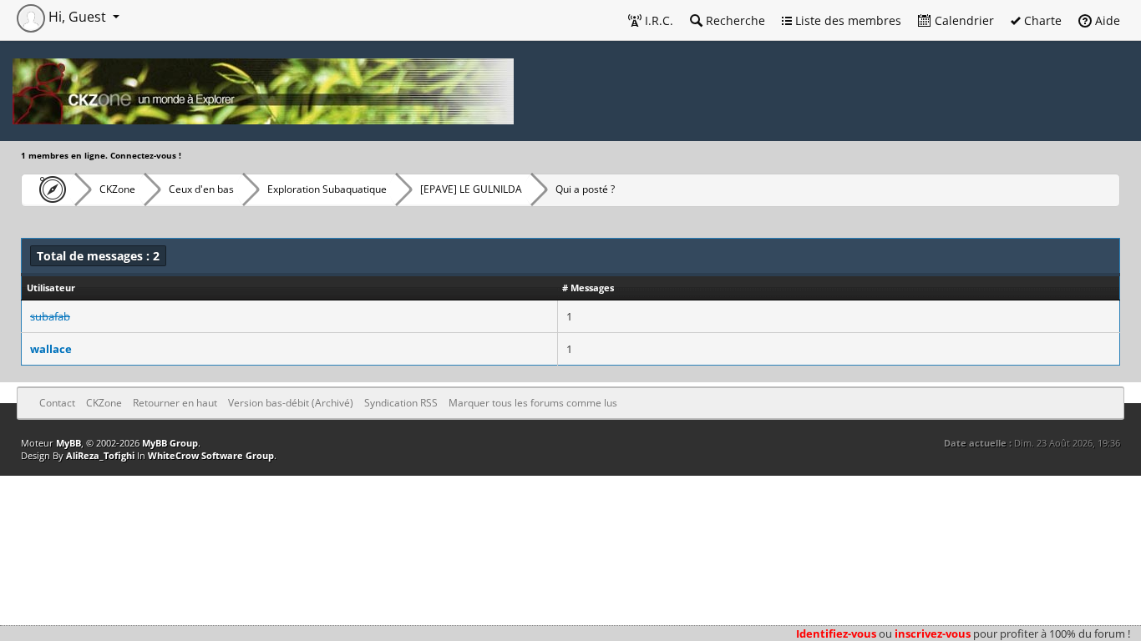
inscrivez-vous (933, 633)
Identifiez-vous (836, 633)
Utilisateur (51, 287)
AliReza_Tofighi (100, 455)
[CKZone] (48, 189)
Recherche (733, 20)
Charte (1041, 20)
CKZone (117, 189)
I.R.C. (657, 20)
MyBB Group (170, 443)
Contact (57, 403)
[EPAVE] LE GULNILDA (471, 189)
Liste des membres (846, 20)
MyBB (68, 443)
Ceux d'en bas (201, 189)
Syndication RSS (401, 403)
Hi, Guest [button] (77, 17)
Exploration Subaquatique (327, 189)
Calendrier (962, 20)
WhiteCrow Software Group (211, 455)
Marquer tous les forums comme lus (533, 403)
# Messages (588, 287)
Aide (1106, 20)
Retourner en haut (175, 403)
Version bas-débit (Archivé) (290, 403)
